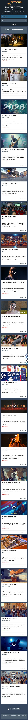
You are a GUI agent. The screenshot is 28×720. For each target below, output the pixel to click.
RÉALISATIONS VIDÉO (14, 7)
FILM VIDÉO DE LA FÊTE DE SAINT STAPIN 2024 (13, 282)
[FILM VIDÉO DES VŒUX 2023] (14, 508)
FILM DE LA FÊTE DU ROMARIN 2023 (11, 483)
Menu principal (4, 20)
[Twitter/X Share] (26, 360)
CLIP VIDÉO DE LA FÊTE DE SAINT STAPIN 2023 (13, 449)
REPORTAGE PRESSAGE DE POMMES (11, 584)
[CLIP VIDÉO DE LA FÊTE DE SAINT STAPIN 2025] (14, 141)
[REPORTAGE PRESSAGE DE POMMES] (14, 576)
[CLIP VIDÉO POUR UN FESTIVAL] (14, 40)
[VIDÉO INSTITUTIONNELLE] (14, 74)
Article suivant (15, 708)
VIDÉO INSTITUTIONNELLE (9, 83)
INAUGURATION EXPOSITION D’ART (11, 686)
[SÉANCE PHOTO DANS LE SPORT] (14, 373)
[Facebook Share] (26, 355)
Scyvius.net (23, 715)
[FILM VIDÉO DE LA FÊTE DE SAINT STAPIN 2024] (14, 273)
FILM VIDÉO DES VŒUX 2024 (9, 415)
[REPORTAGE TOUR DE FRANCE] (14, 175)
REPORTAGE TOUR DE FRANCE (9, 183)
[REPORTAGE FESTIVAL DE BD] (14, 542)
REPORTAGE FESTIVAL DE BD (9, 551)
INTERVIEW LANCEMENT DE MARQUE (11, 316)
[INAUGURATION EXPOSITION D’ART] (14, 677)
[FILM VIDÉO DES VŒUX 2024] (14, 406)
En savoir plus (22, 64)
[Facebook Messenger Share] (26, 357)
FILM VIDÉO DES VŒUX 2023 (9, 517)
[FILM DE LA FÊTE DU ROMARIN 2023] (14, 474)
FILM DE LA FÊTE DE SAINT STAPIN (10, 652)
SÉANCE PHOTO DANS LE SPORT (10, 382)
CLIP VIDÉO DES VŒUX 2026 (9, 115)
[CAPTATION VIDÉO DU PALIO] (14, 610)
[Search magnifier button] (26, 16)
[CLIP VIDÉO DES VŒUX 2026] (14, 107)
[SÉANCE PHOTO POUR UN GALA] (14, 340)
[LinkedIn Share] (26, 363)
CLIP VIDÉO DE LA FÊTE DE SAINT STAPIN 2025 (13, 149)
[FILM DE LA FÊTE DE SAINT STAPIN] (14, 644)
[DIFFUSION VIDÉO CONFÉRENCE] (14, 241)
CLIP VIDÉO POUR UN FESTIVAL (10, 49)
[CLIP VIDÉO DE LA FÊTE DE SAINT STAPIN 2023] (14, 440)
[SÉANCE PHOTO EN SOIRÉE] (14, 208)
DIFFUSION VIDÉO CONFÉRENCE (10, 250)
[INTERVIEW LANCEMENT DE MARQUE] (14, 307)
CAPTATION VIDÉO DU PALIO (9, 618)
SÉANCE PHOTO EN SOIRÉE (8, 217)
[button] (26, 366)
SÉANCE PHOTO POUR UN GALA (10, 348)
